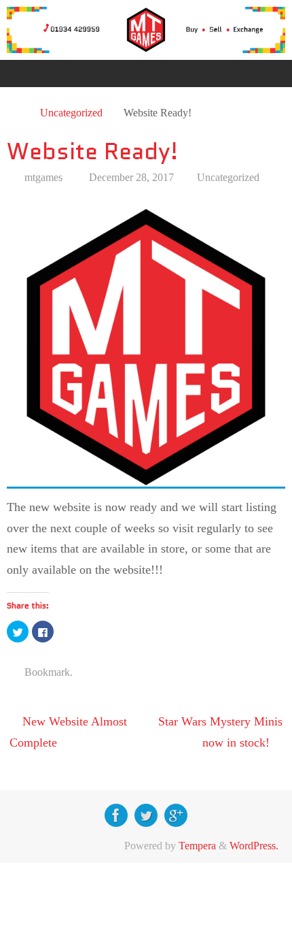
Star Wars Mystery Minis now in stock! (220, 732)
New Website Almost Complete (68, 732)
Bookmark (47, 672)
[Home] (14, 113)
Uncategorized (71, 113)
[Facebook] (116, 815)
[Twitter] (146, 815)
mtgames (43, 178)
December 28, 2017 (131, 178)
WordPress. (254, 846)
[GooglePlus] (175, 815)
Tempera (197, 846)
